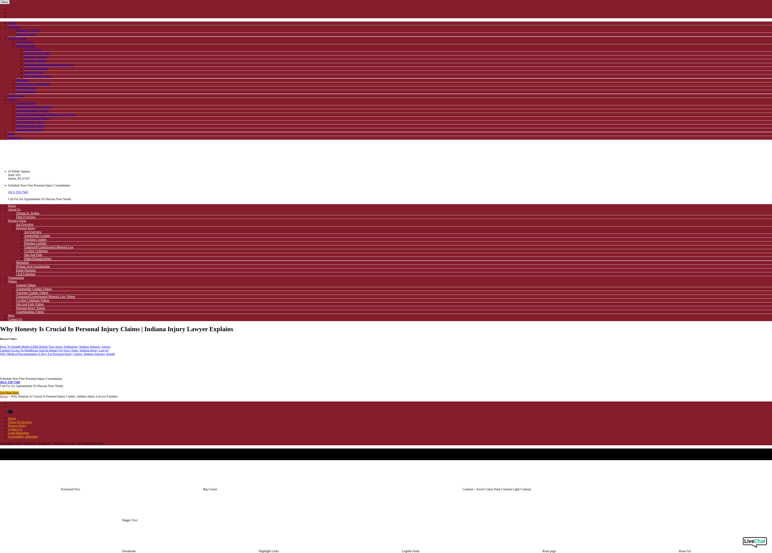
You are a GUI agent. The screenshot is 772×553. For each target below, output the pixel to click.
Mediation (22, 80)
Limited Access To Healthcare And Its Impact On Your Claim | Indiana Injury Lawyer (54, 350)
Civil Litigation (25, 91)
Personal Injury (25, 46)
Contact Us (15, 137)
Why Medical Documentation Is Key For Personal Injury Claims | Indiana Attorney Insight (57, 354)
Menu (5, 2)
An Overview (25, 42)
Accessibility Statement (23, 436)
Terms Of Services (20, 422)
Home (12, 23)
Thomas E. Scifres (27, 30)
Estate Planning (26, 88)
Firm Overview (26, 34)
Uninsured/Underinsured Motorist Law (49, 65)
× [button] (1, 458)
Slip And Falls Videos (30, 122)
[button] (70, 489)
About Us (14, 27)
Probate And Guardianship (33, 84)
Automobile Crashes (37, 53)
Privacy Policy (17, 425)
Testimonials (16, 95)
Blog (11, 134)
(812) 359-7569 (18, 192)
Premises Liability (35, 61)
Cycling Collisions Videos (32, 118)
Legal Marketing (18, 433)
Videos (12, 99)
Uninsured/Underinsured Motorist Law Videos (45, 114)
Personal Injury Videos (30, 126)
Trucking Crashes (35, 57)
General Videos (26, 103)
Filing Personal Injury (38, 76)
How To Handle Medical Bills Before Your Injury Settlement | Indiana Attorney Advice (55, 346)
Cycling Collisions (36, 68)
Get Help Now (9, 392)
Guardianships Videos (30, 130)
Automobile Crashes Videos (34, 107)
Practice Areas (17, 38)
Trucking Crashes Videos (32, 111)
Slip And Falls (33, 72)
